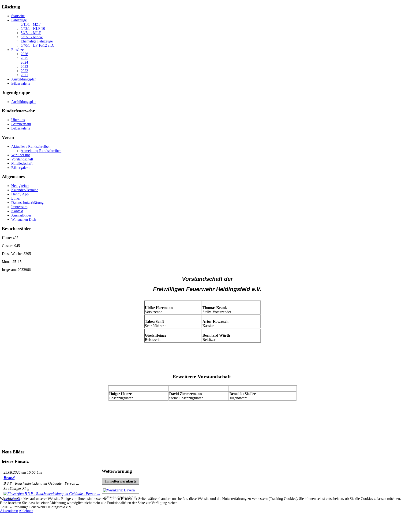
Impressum (19, 207)
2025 (24, 58)
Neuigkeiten (20, 186)
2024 (24, 62)
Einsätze (17, 50)
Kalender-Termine (24, 190)
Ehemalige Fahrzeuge (37, 41)
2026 (24, 54)
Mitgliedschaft (21, 163)
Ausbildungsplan (23, 79)
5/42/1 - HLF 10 (33, 28)
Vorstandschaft (22, 159)
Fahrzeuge (19, 20)
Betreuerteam (21, 124)
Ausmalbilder (21, 215)
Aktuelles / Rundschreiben (30, 146)
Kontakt (17, 211)
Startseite (18, 16)
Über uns (18, 120)
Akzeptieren (9, 511)
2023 (24, 66)
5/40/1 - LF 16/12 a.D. (37, 45)
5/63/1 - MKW (32, 37)
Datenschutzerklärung (27, 203)
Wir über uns (20, 155)
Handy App (20, 194)
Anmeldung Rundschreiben (41, 151)
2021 (24, 75)
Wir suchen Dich (23, 219)
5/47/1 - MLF (31, 33)
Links (15, 198)
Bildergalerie (20, 83)
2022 (24, 71)
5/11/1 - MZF (31, 24)
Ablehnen (26, 511)
